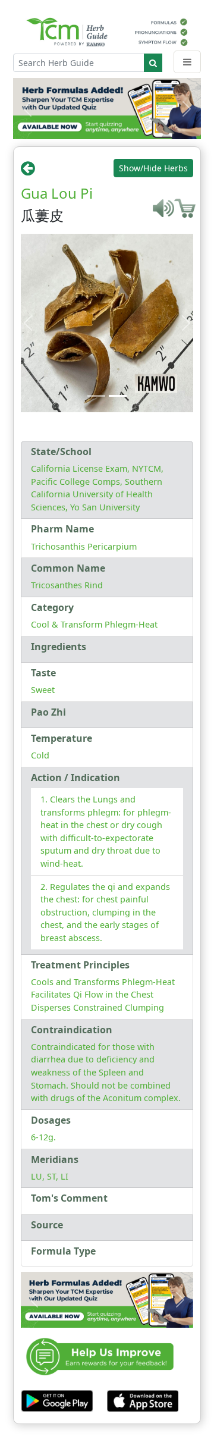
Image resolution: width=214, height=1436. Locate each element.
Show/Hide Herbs (153, 168)
